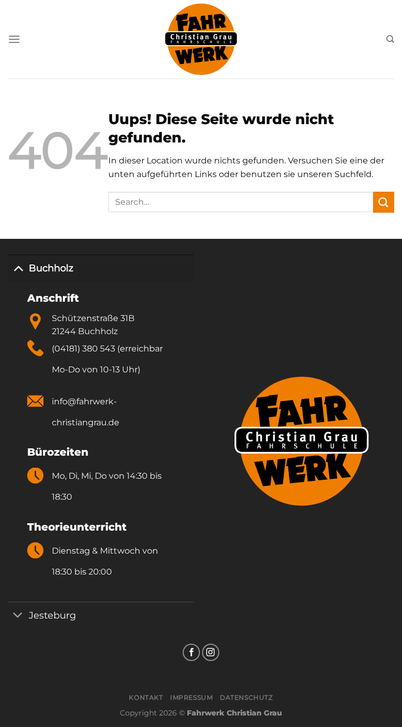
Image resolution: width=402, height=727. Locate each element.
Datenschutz (246, 697)
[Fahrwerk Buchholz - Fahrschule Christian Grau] (201, 39)
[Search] (390, 39)
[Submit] (383, 202)
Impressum (191, 697)
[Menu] (14, 39)
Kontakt (146, 697)
